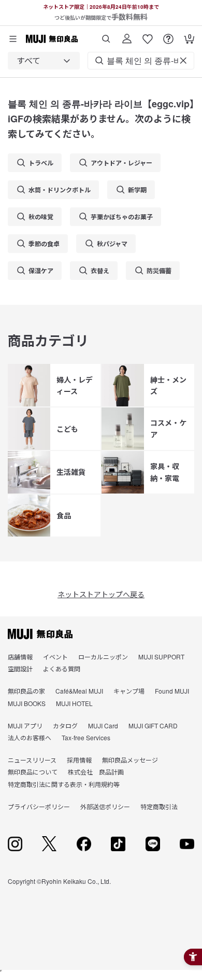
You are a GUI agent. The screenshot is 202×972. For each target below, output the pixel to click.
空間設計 (20, 668)
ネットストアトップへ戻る (101, 594)
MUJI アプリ (25, 725)
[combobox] (44, 60)
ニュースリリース (32, 759)
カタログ (65, 725)
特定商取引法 (159, 806)
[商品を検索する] (106, 35)
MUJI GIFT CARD (153, 725)
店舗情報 (20, 656)
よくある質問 (61, 668)
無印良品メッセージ (130, 759)
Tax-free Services (86, 737)
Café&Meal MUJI (79, 690)
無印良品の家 (26, 690)
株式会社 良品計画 (96, 771)
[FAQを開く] (168, 35)
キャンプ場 (129, 690)
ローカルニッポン (103, 656)
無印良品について (32, 771)
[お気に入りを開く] (147, 35)
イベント (55, 656)
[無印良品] (40, 634)
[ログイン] (127, 35)
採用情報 (79, 759)
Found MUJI (172, 690)
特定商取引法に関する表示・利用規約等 (64, 784)
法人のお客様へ (29, 737)
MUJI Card (103, 725)
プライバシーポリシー (39, 806)
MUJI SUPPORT (161, 656)
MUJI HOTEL (74, 703)
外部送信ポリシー (105, 806)
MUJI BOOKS (27, 703)
